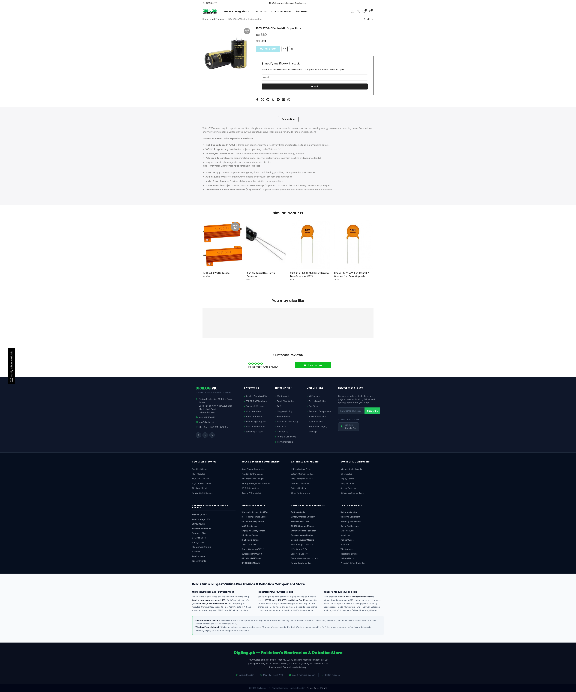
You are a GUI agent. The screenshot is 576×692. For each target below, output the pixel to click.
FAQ (279, 406)
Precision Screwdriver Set (352, 563)
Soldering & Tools (254, 431)
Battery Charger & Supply (303, 517)
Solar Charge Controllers (253, 469)
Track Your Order (285, 401)
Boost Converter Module (302, 540)
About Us (281, 426)
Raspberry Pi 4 (199, 533)
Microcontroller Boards (351, 469)
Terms (324, 688)
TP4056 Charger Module (302, 526)
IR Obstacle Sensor (250, 540)
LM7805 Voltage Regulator (303, 530)
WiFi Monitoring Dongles (253, 478)
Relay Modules (347, 483)
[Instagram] (205, 435)
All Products (314, 396)
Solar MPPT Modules (251, 493)
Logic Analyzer (347, 530)
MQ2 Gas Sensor (249, 526)
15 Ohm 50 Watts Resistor (217, 272)
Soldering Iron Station (350, 521)
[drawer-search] (352, 11)
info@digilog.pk (206, 422)
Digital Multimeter (348, 512)
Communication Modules (352, 493)
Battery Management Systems (256, 483)
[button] (292, 49)
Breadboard (345, 535)
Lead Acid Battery (299, 554)
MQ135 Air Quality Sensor (253, 530)
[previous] (210, 245)
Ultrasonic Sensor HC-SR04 (255, 512)
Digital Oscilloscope (349, 526)
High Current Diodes (201, 483)
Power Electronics (317, 416)
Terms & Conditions (286, 436)
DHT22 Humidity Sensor (253, 521)
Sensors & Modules (255, 406)
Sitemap (313, 431)
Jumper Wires (347, 540)
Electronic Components (320, 411)
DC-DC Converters (250, 488)
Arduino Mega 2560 (201, 519)
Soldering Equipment (350, 517)
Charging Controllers (300, 493)
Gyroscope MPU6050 (252, 554)
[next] (366, 245)
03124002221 (211, 3)
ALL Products (218, 19)
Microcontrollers (253, 411)
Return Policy (283, 416)
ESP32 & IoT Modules (256, 401)
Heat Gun (345, 544)
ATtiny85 (196, 551)
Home (205, 19)
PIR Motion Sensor (250, 535)
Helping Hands (347, 558)
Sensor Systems (348, 488)
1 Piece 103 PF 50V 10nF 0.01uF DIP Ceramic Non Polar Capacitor (351, 274)
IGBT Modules (198, 474)
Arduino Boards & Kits (256, 396)
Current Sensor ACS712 (253, 549)
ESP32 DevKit (198, 524)
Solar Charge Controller (302, 544)
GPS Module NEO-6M (251, 558)
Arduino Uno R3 (199, 514)
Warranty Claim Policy (287, 421)
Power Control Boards (202, 493)
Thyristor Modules (200, 488)
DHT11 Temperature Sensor (254, 517)
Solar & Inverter (316, 421)
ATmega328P (198, 542)
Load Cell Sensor (249, 544)
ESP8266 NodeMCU (201, 528)
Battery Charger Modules (303, 474)
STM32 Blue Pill (199, 538)
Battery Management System (304, 558)
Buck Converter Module (302, 535)
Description (288, 119)
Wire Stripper (346, 549)
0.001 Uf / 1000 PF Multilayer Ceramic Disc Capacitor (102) (310, 274)
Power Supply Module (301, 563)
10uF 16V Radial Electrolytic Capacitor (260, 274)
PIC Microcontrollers (201, 547)
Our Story (313, 406)
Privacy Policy (313, 688)
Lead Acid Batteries (300, 483)
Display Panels (347, 478)
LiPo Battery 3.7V (299, 549)
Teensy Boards (199, 561)
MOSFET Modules (200, 478)
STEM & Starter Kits (255, 426)
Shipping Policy (284, 411)
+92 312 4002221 (207, 417)
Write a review (313, 365)
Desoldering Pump (349, 554)
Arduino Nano (198, 556)
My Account (283, 396)
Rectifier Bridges (199, 469)
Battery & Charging (318, 426)
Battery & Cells (298, 512)
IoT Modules (346, 474)
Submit (315, 86)
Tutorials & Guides (317, 401)
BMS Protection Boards (302, 478)
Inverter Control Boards (252, 474)
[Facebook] (198, 435)
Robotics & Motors (255, 416)
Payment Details (285, 441)
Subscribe (372, 411)
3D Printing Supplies (256, 421)
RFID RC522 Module (251, 563)
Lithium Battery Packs (301, 469)
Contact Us (282, 431)
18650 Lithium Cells (300, 521)
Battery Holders (298, 488)
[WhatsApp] (212, 435)
